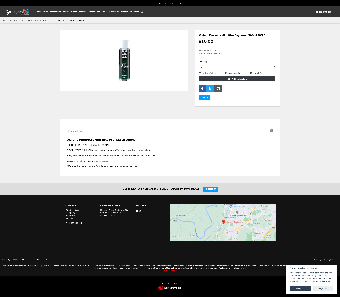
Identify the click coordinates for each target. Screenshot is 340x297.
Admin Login (317, 260)
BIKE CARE (41, 20)
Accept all (300, 288)
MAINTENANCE (113, 12)
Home (39, 12)
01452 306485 (324, 11)
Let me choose (323, 281)
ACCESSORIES (55, 12)
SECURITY (124, 12)
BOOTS (66, 12)
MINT (52, 20)
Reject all (323, 288)
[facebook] (137, 210)
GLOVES (74, 12)
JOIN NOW (210, 189)
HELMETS (82, 12)
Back (205, 97)
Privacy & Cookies (331, 260)
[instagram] (140, 210)
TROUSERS (134, 12)
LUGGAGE (101, 12)
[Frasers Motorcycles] (18, 11)
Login (177, 3)
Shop (45, 12)
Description (74, 131)
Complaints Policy (170, 270)
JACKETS (91, 12)
